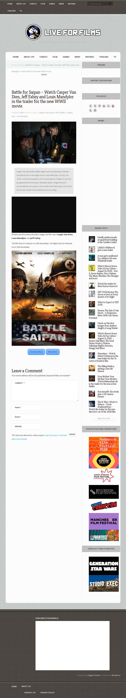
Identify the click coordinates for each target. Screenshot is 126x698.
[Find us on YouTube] (113, 106)
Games (52, 4)
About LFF (21, 4)
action (21, 65)
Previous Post (36, 352)
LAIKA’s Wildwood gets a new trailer (106, 249)
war (13, 116)
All (47, 113)
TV (21, 11)
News (61, 4)
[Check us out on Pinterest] (99, 106)
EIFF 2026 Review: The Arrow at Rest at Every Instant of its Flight (108, 294)
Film (43, 4)
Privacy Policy (48, 693)
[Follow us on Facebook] (91, 106)
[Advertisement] (48, 80)
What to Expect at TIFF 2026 (108, 303)
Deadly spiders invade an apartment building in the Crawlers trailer (107, 240)
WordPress (116, 675)
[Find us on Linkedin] (104, 106)
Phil (22, 113)
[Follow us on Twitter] (95, 106)
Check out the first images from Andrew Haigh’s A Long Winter (108, 326)
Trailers (11, 11)
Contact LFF (30, 693)
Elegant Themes (94, 675)
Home (9, 4)
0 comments (22, 116)
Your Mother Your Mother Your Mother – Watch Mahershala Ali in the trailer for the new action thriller (103, 381)
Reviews (71, 4)
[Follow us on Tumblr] (91, 110)
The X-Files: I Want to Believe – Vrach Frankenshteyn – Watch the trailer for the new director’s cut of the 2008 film (103, 406)
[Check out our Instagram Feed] (95, 110)
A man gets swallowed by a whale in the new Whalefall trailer (108, 258)
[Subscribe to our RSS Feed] (108, 106)
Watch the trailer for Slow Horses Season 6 (107, 285)
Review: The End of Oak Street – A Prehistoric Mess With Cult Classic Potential (104, 314)
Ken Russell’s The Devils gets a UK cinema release (108, 394)
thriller (62, 113)
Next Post (52, 352)
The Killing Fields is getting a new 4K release (106, 369)
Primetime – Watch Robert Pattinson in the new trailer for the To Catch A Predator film (103, 357)
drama (51, 113)
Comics (33, 4)
